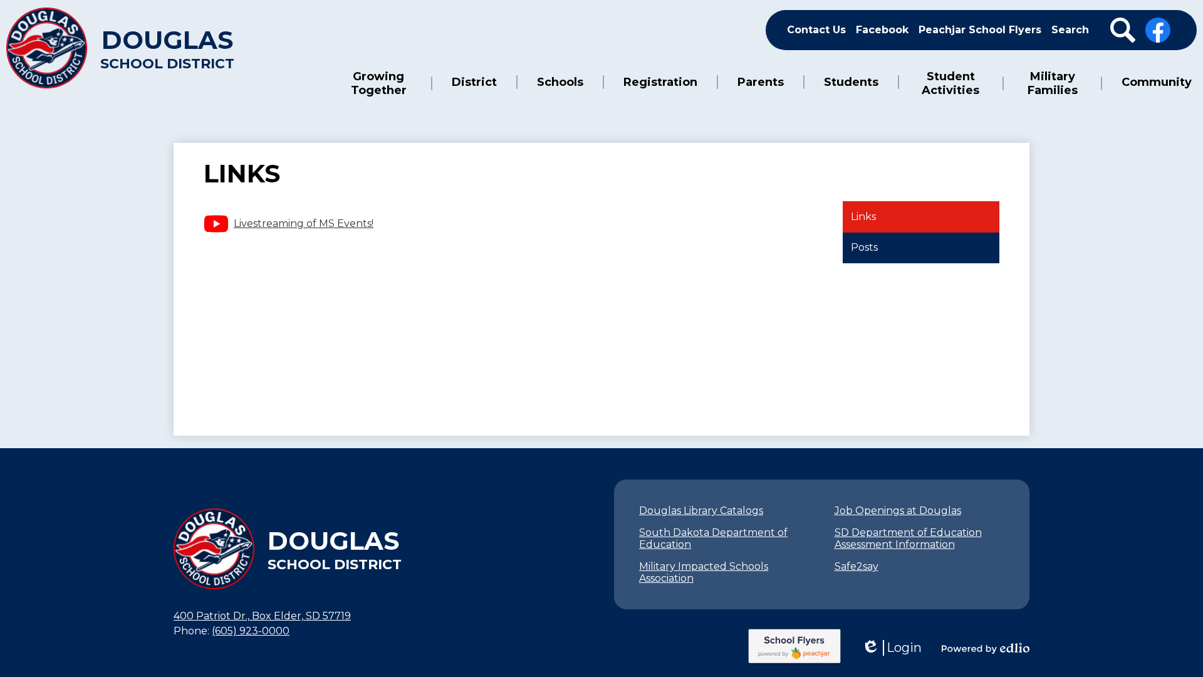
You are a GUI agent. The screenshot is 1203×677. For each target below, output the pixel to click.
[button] (379, 83)
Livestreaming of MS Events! (303, 223)
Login (892, 648)
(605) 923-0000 (250, 631)
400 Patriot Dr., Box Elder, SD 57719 (262, 616)
